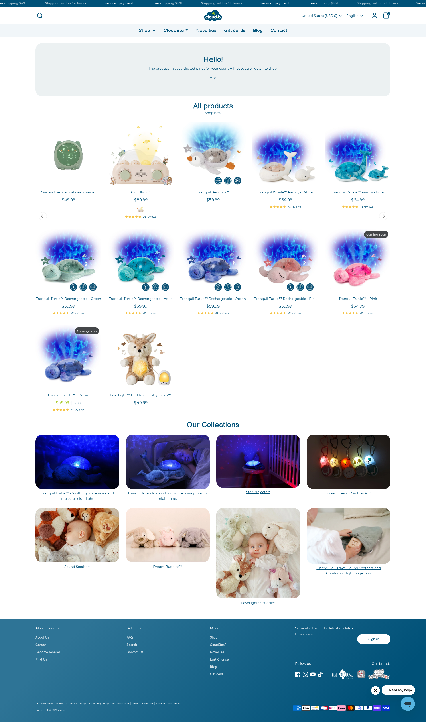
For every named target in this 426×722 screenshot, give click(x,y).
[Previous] (42, 216)
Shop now (213, 113)
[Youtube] (313, 674)
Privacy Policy (44, 703)
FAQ (129, 637)
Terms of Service (142, 703)
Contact (278, 30)
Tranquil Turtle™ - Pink (358, 299)
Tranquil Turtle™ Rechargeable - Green (68, 299)
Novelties (206, 30)
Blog (258, 30)
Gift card (216, 674)
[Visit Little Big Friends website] (361, 675)
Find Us (41, 659)
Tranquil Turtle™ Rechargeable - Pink (285, 299)
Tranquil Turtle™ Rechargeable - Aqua (141, 299)
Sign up (374, 639)
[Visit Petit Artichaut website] (343, 675)
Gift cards (234, 30)
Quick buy (68, 181)
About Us (42, 637)
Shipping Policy (99, 703)
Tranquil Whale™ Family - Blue (358, 192)
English (352, 16)
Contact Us (134, 652)
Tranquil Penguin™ (213, 192)
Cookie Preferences (168, 703)
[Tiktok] (320, 674)
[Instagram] (305, 674)
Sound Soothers (77, 567)
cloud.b (62, 710)
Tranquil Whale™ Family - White (285, 192)
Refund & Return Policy (71, 703)
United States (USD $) (319, 16)
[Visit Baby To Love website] (379, 675)
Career (41, 645)
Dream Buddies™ (167, 567)
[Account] (374, 15)
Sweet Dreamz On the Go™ (348, 493)
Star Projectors (258, 492)
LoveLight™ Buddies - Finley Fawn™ (140, 395)
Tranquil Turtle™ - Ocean (68, 395)
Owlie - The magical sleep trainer (68, 192)
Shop (145, 30)
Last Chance (219, 659)
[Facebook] (297, 674)
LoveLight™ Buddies (258, 603)
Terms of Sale (120, 703)
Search (131, 645)
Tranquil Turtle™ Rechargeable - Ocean (213, 299)
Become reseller (48, 652)
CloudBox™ (176, 30)
